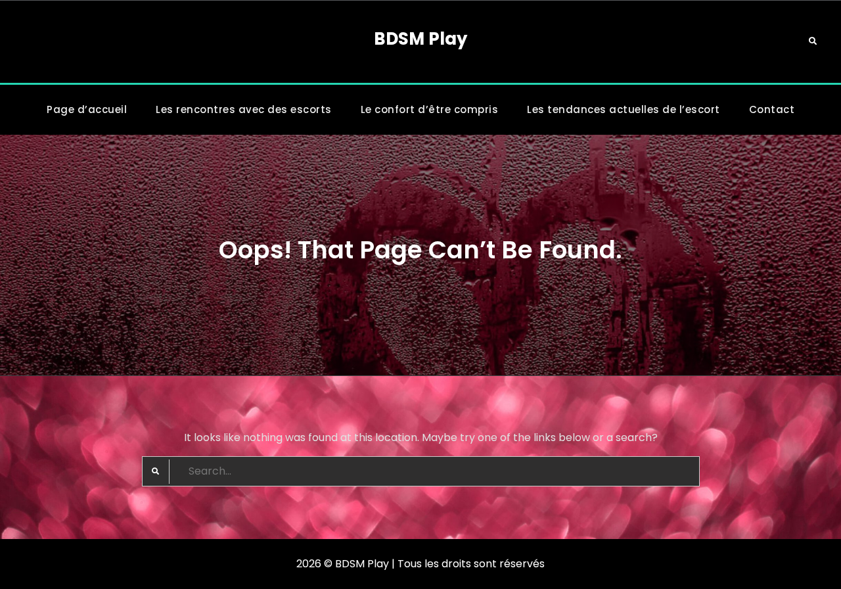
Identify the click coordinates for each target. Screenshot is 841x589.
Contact (772, 109)
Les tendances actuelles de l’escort (623, 109)
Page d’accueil (87, 109)
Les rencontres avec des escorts (244, 109)
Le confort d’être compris (430, 109)
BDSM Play (420, 39)
